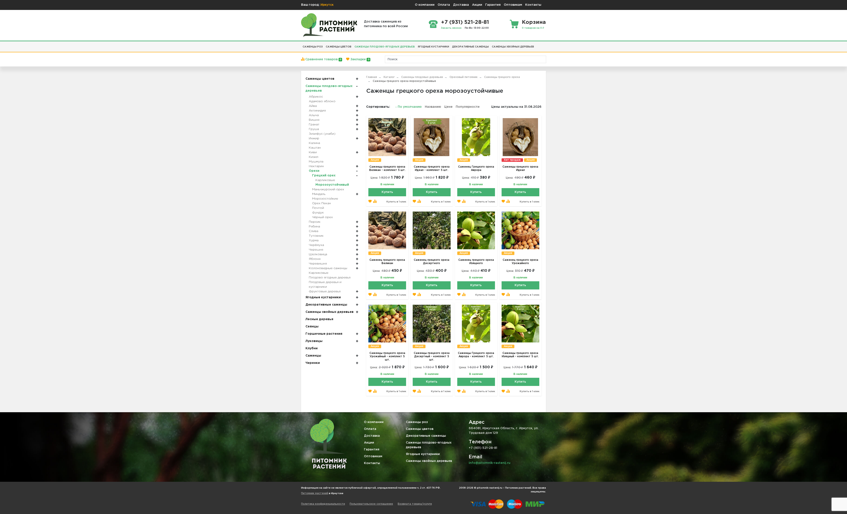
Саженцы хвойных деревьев (429, 461)
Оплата (444, 5)
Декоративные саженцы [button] (470, 47)
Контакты (533, 5)
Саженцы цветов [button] (338, 47)
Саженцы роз (417, 422)
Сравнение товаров (322, 59)
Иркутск (327, 5)
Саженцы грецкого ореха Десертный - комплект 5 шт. (432, 356)
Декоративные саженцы (426, 436)
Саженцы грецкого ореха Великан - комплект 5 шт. (387, 168)
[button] (537, 45)
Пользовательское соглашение (371, 504)
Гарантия (493, 5)
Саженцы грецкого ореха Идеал (520, 168)
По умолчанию (409, 107)
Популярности (468, 107)
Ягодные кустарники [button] (433, 47)
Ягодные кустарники (423, 454)
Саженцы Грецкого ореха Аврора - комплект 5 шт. (476, 355)
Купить (387, 192)
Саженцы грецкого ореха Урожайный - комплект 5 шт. (387, 356)
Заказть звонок (451, 28)
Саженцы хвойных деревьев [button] (513, 47)
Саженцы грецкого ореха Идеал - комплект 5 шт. (432, 168)
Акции (477, 5)
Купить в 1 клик (396, 202)
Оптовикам (513, 5)
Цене (448, 107)
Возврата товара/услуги (415, 504)
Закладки (359, 59)
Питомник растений (314, 493)
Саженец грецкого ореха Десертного (431, 262)
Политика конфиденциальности (323, 504)
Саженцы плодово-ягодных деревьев (429, 445)
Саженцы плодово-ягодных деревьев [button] (384, 47)
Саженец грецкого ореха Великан (387, 262)
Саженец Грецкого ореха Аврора (476, 168)
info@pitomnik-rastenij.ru (489, 463)
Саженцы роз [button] (313, 47)
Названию (433, 107)
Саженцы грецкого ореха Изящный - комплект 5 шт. (520, 355)
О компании (425, 5)
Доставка (461, 5)
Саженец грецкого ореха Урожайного (520, 262)
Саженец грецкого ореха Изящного (476, 262)
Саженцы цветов (419, 429)
